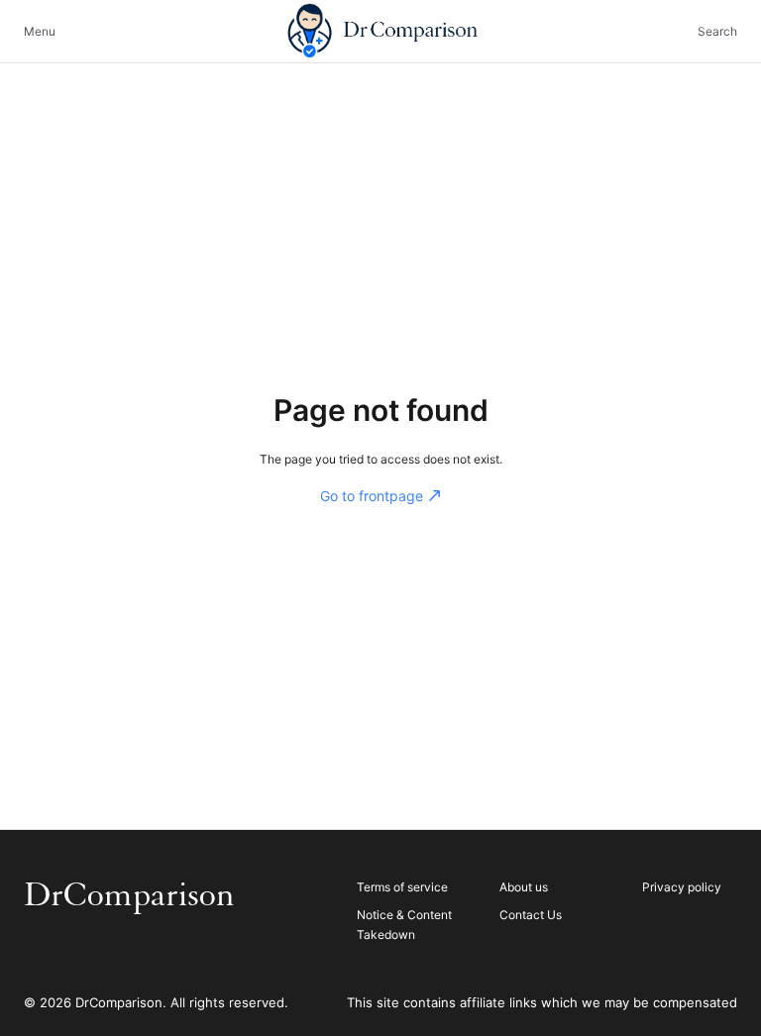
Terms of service (402, 887)
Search (717, 31)
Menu (39, 31)
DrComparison (129, 895)
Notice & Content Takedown (404, 924)
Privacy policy (681, 887)
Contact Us (530, 914)
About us (523, 887)
